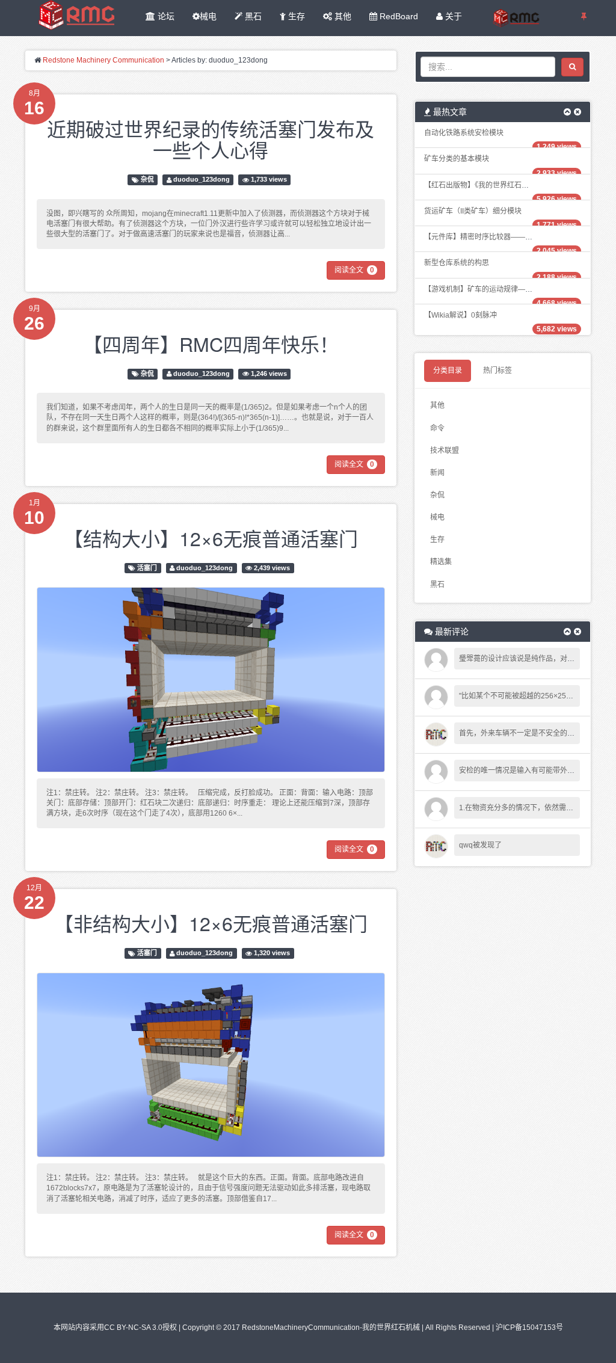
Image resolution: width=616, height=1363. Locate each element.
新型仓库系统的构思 (456, 263)
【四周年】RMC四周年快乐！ (211, 343)
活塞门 (147, 567)
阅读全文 (354, 270)
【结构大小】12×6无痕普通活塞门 (211, 538)
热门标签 (497, 370)
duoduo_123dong (201, 179)
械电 (208, 16)
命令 (437, 428)
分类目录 (447, 370)
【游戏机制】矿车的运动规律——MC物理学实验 (502, 289)
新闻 (437, 473)
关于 (452, 16)
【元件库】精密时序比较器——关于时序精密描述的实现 (514, 237)
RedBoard (397, 16)
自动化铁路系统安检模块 (464, 133)
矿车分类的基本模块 (456, 159)
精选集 (441, 562)
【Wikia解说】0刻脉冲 (460, 315)
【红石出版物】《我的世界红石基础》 (483, 185)
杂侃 (147, 179)
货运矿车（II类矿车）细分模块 (473, 211)
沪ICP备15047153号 (529, 1327)
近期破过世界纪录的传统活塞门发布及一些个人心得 (210, 138)
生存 (295, 16)
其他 (341, 16)
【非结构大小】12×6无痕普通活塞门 (211, 923)
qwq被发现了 (480, 845)
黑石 (252, 16)
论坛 (164, 16)
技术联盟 (444, 450)
